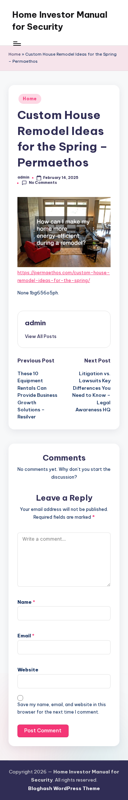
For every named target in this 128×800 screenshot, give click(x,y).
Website (27, 669)
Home (15, 54)
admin (35, 323)
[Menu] (16, 43)
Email (25, 635)
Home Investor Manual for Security (59, 20)
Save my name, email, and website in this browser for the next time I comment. (61, 708)
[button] (41, 336)
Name (26, 602)
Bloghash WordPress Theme (64, 788)
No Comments (43, 182)
